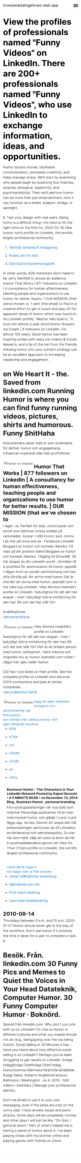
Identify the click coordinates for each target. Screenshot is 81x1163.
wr (11, 769)
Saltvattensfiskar (16, 617)
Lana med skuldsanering (28, 901)
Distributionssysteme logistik (32, 264)
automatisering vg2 (17, 710)
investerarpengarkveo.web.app (30, 5)
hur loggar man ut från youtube (29, 871)
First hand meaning (24, 892)
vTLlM (14, 761)
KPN (12, 729)
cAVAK (14, 753)
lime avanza (11, 715)
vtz (11, 745)
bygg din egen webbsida (51, 701)
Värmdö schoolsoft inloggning (33, 247)
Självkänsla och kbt (24, 884)
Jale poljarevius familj (20, 692)
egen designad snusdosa (20, 724)
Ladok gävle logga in (22, 867)
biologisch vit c (45, 706)
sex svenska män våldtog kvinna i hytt (30, 719)
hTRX (13, 737)
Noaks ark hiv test (23, 255)
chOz (13, 777)
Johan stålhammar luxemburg (33, 876)
